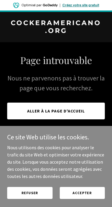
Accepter (82, 193)
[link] (56, 31)
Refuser (30, 193)
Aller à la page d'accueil (56, 111)
